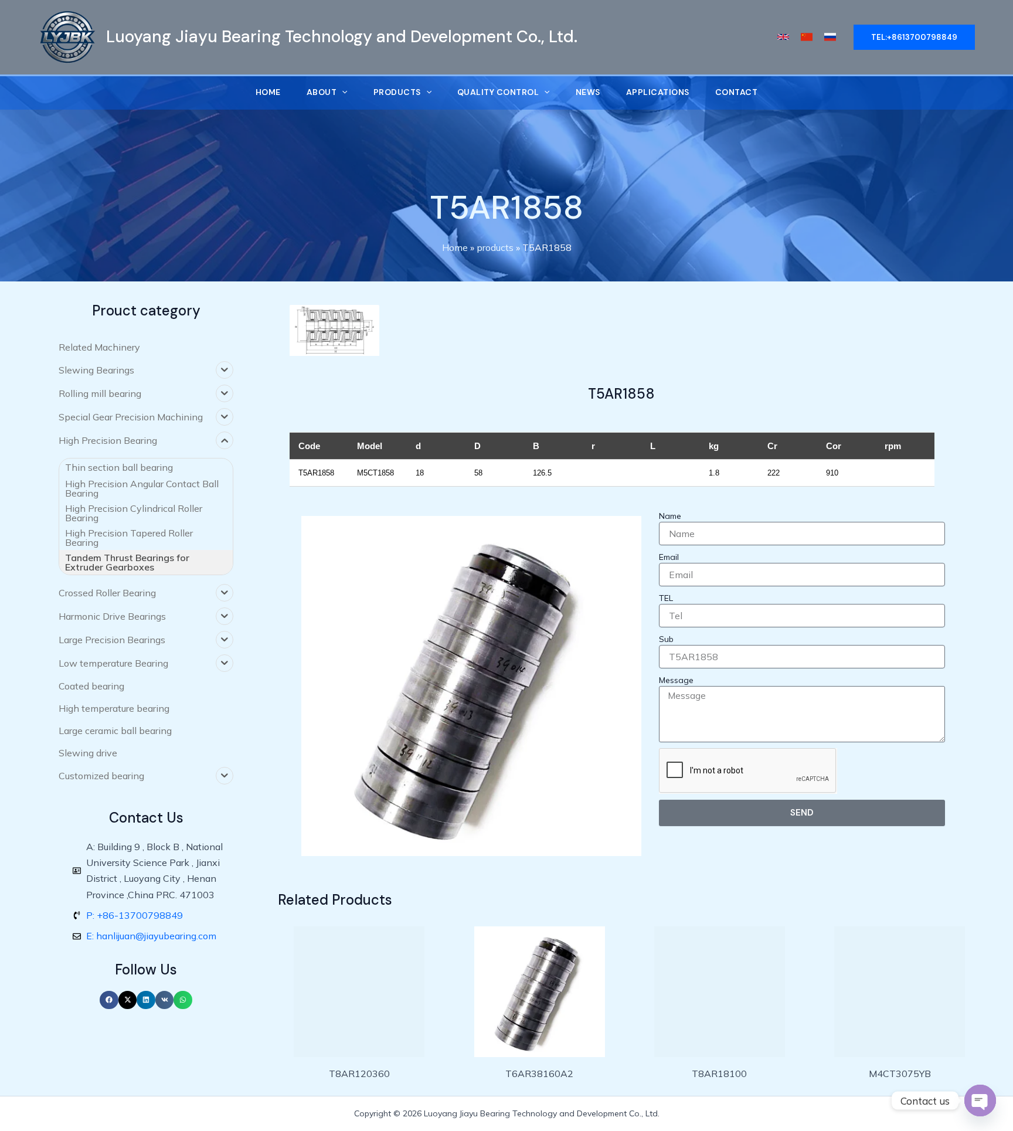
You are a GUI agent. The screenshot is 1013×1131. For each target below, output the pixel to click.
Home (455, 247)
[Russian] (830, 37)
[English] (783, 37)
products (495, 247)
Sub (666, 639)
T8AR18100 (719, 1073)
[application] (341, 92)
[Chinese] (807, 37)
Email (669, 557)
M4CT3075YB (900, 1073)
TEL (666, 598)
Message (676, 680)
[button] (109, 1000)
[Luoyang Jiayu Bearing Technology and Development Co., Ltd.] (67, 36)
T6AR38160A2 (539, 1073)
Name (670, 516)
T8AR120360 (359, 1073)
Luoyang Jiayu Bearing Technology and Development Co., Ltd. (341, 36)
